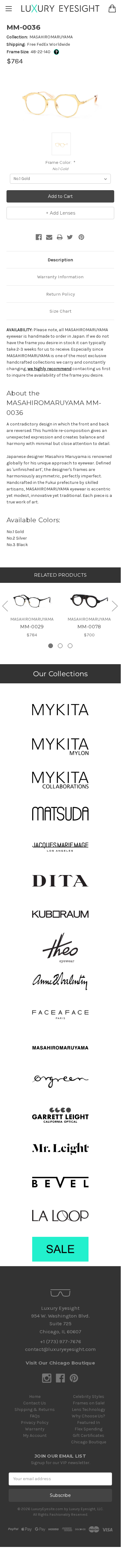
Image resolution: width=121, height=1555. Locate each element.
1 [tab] (50, 645)
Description (60, 260)
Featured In (88, 1422)
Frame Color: (60, 162)
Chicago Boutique (88, 1442)
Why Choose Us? (88, 1416)
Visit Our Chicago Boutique (60, 1363)
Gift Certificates (88, 1435)
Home (35, 1396)
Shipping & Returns (35, 1409)
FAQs (35, 1416)
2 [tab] (60, 645)
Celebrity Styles (88, 1396)
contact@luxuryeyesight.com (60, 1349)
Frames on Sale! (89, 1403)
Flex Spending (88, 1429)
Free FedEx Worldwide (48, 44)
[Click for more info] (55, 51)
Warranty (35, 1429)
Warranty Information (60, 277)
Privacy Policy (35, 1422)
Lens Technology (88, 1409)
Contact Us (34, 1403)
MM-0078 (89, 627)
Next (114, 605)
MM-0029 (32, 627)
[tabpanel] (32, 610)
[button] (60, 709)
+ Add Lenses (60, 213)
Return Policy (60, 294)
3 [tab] (70, 645)
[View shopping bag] (112, 8)
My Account (35, 1435)
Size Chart (60, 311)
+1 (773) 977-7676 (60, 1341)
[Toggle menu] (8, 8)
